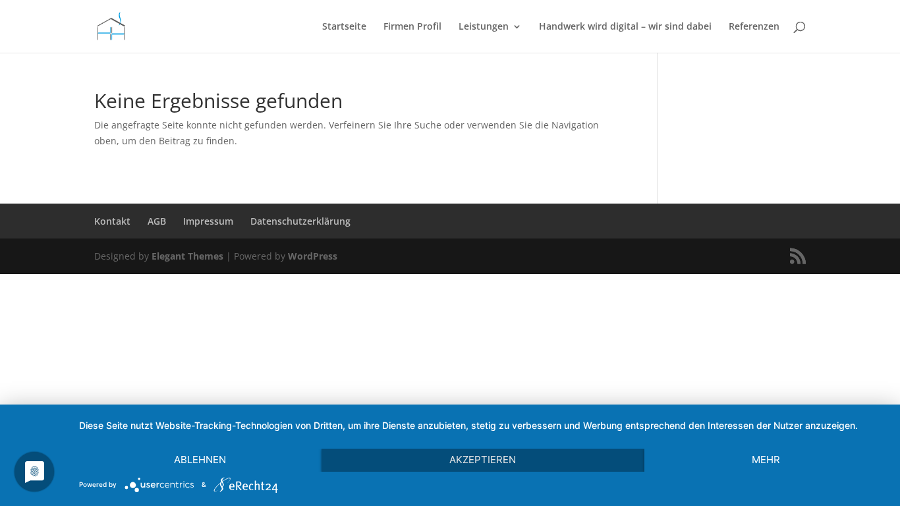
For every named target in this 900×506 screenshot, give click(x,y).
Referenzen (754, 27)
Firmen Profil (412, 27)
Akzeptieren (482, 459)
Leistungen (484, 27)
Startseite (344, 27)
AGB (157, 221)
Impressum (208, 221)
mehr (766, 459)
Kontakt (112, 221)
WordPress (312, 256)
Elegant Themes (187, 256)
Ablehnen (200, 459)
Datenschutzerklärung (300, 221)
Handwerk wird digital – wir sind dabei (625, 27)
